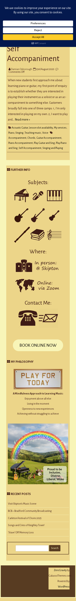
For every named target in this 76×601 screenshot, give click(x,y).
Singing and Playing (52, 148)
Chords (31, 138)
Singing (19, 132)
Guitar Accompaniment (48, 138)
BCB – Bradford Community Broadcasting (30, 511)
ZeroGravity (60, 570)
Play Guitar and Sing (44, 143)
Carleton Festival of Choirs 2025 (25, 518)
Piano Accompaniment (20, 143)
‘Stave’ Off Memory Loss (21, 532)
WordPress (64, 586)
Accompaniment (17, 138)
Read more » (22, 119)
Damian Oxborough (21, 69)
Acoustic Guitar (20, 127)
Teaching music (33, 132)
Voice (45, 132)
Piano (11, 132)
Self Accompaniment (30, 148)
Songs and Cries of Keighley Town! (26, 525)
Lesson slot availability (41, 127)
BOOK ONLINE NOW (38, 345)
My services (60, 127)
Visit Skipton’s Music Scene (22, 503)
